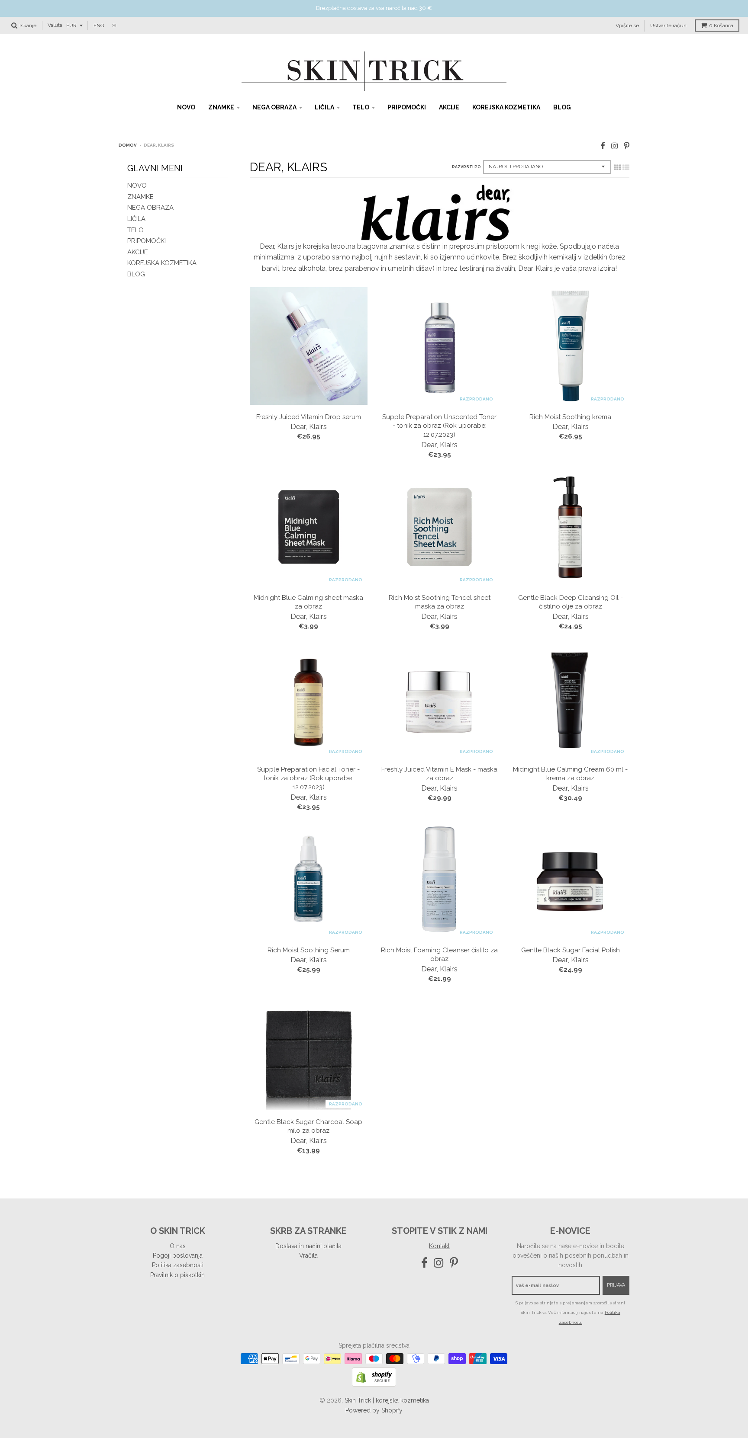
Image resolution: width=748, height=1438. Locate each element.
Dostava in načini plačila (308, 1246)
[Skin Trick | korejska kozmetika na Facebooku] (602, 146)
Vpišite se (627, 25)
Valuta (55, 25)
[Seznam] (625, 167)
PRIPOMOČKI (406, 107)
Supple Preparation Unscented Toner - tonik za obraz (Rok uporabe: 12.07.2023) (439, 426)
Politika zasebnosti (177, 1265)
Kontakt (439, 1246)
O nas (178, 1246)
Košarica (721, 25)
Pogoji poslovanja (178, 1255)
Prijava (616, 1285)
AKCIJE (449, 107)
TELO (360, 107)
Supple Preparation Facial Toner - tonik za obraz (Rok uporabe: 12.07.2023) (308, 778)
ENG (99, 25)
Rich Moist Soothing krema (570, 417)
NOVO (186, 107)
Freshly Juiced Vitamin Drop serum (308, 417)
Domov (128, 145)
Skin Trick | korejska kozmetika (387, 1400)
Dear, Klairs (308, 426)
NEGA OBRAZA (274, 107)
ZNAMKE (221, 107)
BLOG (562, 107)
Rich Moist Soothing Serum (309, 950)
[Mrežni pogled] (617, 167)
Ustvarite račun (668, 25)
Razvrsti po (466, 167)
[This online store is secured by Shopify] (374, 1384)
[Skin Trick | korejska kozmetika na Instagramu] (614, 146)
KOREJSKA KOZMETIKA (506, 107)
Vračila (308, 1255)
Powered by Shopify (374, 1410)
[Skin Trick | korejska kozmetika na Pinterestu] (626, 146)
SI (114, 25)
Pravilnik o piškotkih (177, 1274)
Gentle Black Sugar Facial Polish (570, 950)
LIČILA (324, 107)
